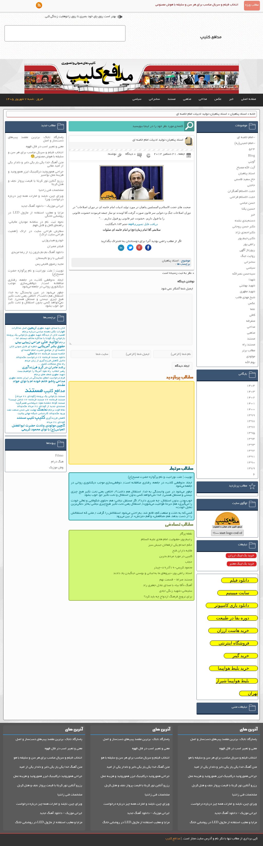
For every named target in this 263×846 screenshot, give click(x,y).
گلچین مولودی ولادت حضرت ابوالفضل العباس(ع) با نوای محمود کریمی (38, 428)
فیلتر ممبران (55, 246)
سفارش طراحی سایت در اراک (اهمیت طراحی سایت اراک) (35, 233)
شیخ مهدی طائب (245, 297)
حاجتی (251, 185)
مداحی (203, 99)
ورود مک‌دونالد (57, 413)
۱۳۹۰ (251, 462)
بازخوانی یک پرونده (17, 335)
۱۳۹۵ (251, 433)
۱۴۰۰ (251, 409)
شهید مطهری (247, 291)
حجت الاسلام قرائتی (242, 197)
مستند (171, 99)
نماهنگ (42, 410)
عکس (217, 99)
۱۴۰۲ (251, 397)
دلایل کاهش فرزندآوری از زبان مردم (45, 360)
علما (252, 309)
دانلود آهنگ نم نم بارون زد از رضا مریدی (37, 252)
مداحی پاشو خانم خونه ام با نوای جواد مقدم (39, 383)
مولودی (250, 356)
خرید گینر (240, 655)
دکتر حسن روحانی (243, 226)
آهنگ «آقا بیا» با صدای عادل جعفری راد (167, 585)
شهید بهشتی (247, 285)
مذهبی (187, 99)
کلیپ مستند (25, 418)
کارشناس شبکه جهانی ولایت (33, 413)
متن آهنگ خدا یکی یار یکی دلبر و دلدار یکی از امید (225, 767)
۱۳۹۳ (251, 444)
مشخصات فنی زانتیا (51, 190)
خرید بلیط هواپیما (233, 668)
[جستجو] (189, 126)
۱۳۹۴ (251, 439)
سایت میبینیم (237, 592)
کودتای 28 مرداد (55, 422)
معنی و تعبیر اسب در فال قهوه (44, 146)
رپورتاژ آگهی (247, 250)
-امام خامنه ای (246, 137)
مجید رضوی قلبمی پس (49, 264)
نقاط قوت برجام (56, 410)
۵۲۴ (252, 149)
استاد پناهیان (238, 114)
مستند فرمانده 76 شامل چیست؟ (26, 399)
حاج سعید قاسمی (244, 179)
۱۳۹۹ (251, 415)
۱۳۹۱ (251, 456)
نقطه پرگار (186, 534)
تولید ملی (49, 342)
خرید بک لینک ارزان (241, 555)
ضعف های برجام (42, 374)
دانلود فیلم (239, 580)
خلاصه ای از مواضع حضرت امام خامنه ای (43, 350)
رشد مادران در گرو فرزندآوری (43, 367)
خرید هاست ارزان (233, 630)
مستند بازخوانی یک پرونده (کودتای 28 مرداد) (40, 396)
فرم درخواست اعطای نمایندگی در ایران (44, 378)
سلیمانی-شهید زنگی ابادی (175, 591)
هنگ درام (57, 461)
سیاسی (137, 99)
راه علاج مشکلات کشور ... (51, 364)
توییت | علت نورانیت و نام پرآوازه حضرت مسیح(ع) (160, 477)
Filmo (59, 456)
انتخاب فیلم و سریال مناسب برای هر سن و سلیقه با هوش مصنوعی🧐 (35, 154)
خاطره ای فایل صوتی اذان (23, 346)
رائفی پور (249, 244)
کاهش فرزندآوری (55, 418)
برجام (62, 342)
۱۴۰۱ (251, 403)
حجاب (188, 562)
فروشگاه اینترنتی (234, 643)
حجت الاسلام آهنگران (241, 191)
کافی (252, 315)
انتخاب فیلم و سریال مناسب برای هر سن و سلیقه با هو (222, 758)
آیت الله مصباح (246, 167)
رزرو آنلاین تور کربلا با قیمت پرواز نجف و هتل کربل (224, 785)
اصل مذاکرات (19, 328)
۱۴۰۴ (251, 385)
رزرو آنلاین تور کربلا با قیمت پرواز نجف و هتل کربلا (35, 182)
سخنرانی (154, 99)
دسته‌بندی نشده (245, 220)
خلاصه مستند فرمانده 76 (51, 354)
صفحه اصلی (248, 99)
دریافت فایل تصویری (143, 224)
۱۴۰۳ (251, 391)
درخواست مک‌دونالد (26, 357)
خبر (231, 99)
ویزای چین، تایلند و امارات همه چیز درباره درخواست (224, 804)
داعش (32, 354)
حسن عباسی (247, 203)
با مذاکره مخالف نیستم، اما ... (29, 338)
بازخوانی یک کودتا (55, 338)
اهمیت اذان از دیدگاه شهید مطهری (46, 335)
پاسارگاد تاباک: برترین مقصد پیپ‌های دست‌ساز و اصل (35, 139)
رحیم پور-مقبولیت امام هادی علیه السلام (166, 539)
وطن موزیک (56, 467)
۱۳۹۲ (251, 450)
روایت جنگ (248, 256)
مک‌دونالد (22, 406)
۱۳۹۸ (251, 421)
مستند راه (248, 344)
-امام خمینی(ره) (244, 143)
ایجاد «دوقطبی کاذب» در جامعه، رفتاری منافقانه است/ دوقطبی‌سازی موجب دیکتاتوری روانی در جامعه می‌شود (131, 484)
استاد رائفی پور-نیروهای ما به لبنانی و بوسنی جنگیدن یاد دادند (152, 573)
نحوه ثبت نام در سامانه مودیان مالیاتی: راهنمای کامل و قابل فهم (35, 223)
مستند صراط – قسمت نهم (175, 579)
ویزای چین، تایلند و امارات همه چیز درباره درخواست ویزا (35, 198)
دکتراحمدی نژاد (245, 232)
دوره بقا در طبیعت (232, 618)
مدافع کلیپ (54, 391)
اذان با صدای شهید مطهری (51, 328)
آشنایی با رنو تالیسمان (49, 258)
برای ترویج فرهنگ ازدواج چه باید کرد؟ (168, 596)
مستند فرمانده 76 (55, 399)
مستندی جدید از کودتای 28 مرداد (46, 406)
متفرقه (250, 321)
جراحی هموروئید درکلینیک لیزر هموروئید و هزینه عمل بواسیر (35, 173)
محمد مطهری (15, 378)
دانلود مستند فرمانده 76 (51, 357)
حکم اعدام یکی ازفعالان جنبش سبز (170, 545)
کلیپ (40, 418)
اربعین (31, 328)
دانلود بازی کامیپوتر (231, 605)
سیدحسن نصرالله (243, 274)
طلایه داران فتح (182, 550)
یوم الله (250, 362)
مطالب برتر (248, 350)
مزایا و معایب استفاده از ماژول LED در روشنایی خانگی (35, 214)
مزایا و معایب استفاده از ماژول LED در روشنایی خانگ (223, 822)
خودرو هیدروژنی (52, 240)
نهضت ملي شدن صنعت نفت (21, 410)
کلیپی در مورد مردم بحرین (175, 556)
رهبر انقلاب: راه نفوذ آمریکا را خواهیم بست (41, 371)
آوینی (251, 161)
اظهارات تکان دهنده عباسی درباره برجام (43, 331)
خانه (252, 114)
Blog (251, 156)
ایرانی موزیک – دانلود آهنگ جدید (42, 206)
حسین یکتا (248, 209)
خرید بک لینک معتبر (241, 564)
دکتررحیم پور (246, 238)
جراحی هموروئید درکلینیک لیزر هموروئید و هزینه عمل (222, 776)
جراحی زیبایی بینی (27, 342)
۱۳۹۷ (251, 427)
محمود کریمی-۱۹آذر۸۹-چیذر (173, 567)
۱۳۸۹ (251, 468)
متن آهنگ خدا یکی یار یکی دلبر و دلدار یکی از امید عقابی (35, 164)
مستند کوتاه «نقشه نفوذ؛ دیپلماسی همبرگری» (40, 403)
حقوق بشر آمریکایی (51, 346)
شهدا (252, 279)
